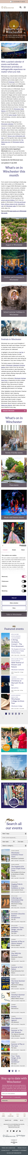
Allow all (14, 598)
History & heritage (15, 660)
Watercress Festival (6, 405)
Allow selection (14, 603)
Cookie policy (5, 1150)
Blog (21, 1120)
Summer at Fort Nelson (17, 968)
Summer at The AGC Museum (16, 1031)
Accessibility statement (19, 1150)
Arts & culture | (15, 634)
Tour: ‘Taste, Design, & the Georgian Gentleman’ (16, 1059)
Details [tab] (14, 550)
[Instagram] (8, 1131)
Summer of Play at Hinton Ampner (17, 942)
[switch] (24, 581)
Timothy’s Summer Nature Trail (18, 996)
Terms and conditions (8, 1148)
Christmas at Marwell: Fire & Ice (17, 683)
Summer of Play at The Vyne (17, 1045)
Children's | (14, 677)
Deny (14, 608)
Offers (16, 1120)
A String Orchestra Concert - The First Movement (17, 643)
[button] (11, 1)
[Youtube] (14, 1131)
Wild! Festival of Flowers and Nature (17, 665)
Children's (13, 939)
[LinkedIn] (20, 1131)
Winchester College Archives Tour (17, 701)
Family (22, 678)
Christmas (12, 82)
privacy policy (18, 1097)
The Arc (3, 128)
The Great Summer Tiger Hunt (18, 982)
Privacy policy (22, 1148)
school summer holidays (8, 200)
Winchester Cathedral (7, 124)
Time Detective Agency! (16, 1019)
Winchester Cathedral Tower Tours (17, 855)
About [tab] (23, 550)
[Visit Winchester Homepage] (7, 7)
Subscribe (5, 1100)
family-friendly (13, 115)
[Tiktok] (17, 1131)
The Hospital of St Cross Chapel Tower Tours (18, 868)
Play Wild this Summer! (16, 954)
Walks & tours (14, 697)
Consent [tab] (5, 550)
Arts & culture (14, 882)
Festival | (21, 658)
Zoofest (14, 1007)
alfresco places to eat (11, 204)
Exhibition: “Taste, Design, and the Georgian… (17, 929)
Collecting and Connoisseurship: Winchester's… (17, 900)
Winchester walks (11, 206)
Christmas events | (15, 678)
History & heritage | (16, 636)
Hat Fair (21, 352)
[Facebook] (11, 1131)
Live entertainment (15, 638)
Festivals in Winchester (8, 410)
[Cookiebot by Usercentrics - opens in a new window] (19, 546)
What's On (8, 1120)
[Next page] (22, 713)
